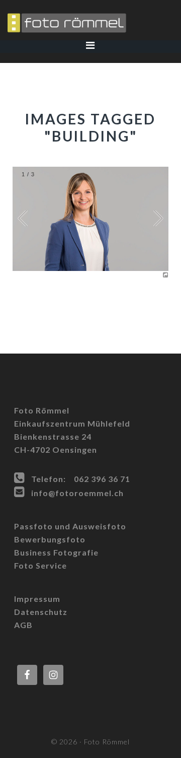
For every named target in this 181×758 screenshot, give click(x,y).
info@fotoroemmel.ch (77, 493)
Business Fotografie (56, 552)
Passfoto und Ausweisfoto (70, 526)
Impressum (37, 598)
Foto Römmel (90, 22)
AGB (23, 625)
